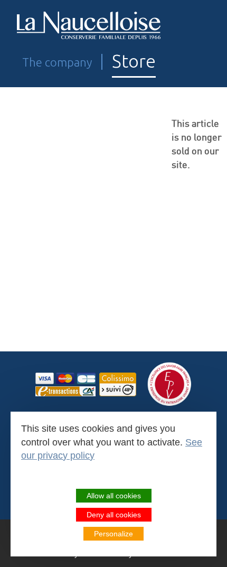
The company (57, 62)
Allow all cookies (114, 495)
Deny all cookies (114, 514)
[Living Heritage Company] (169, 384)
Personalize (113, 533)
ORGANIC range (56, 248)
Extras (28, 358)
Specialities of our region (83, 303)
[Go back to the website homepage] (89, 25)
